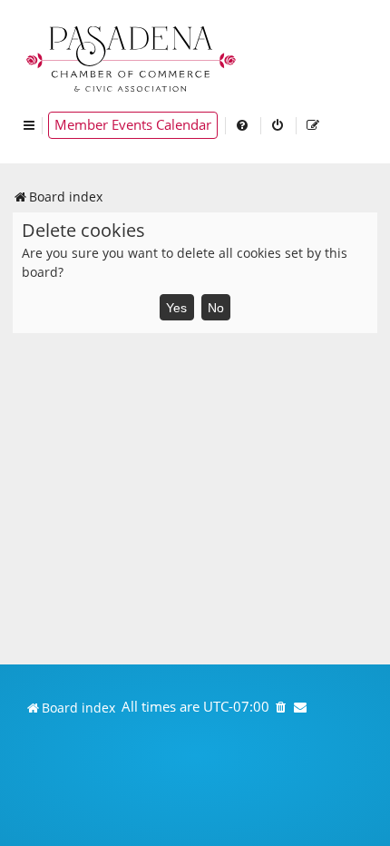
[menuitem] (243, 125)
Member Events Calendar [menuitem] (132, 124)
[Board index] (132, 56)
